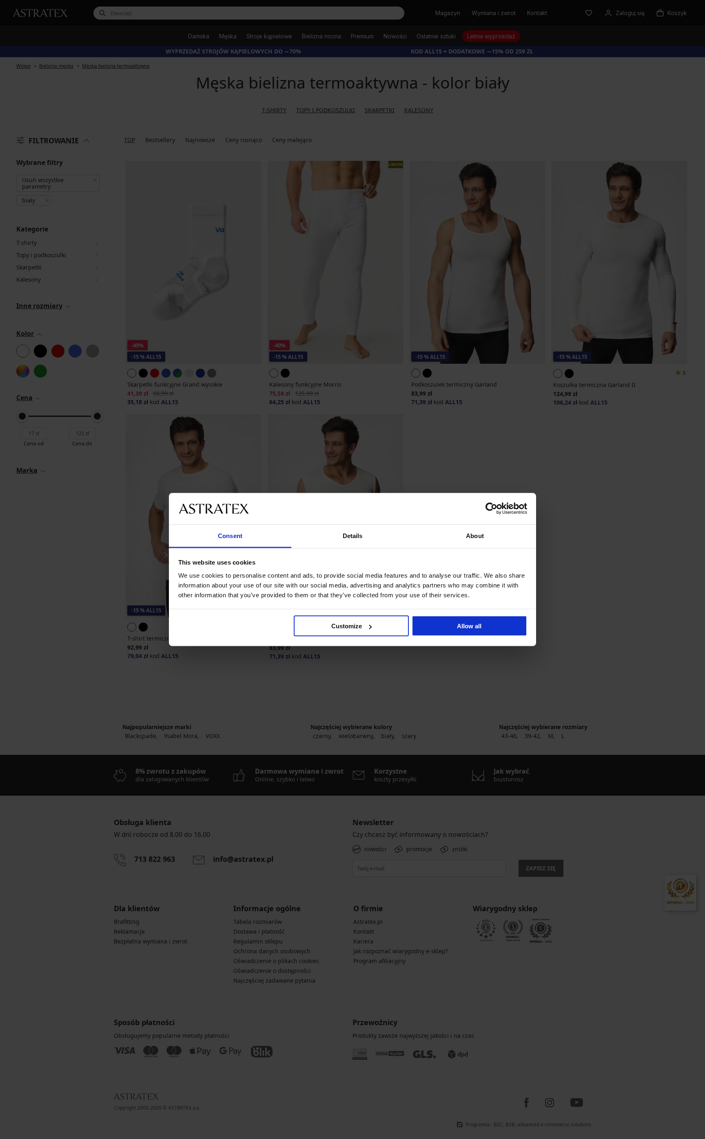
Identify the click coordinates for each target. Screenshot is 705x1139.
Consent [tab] (230, 535)
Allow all (469, 626)
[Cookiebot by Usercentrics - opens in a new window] (491, 509)
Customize (346, 626)
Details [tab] (353, 535)
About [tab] (475, 535)
